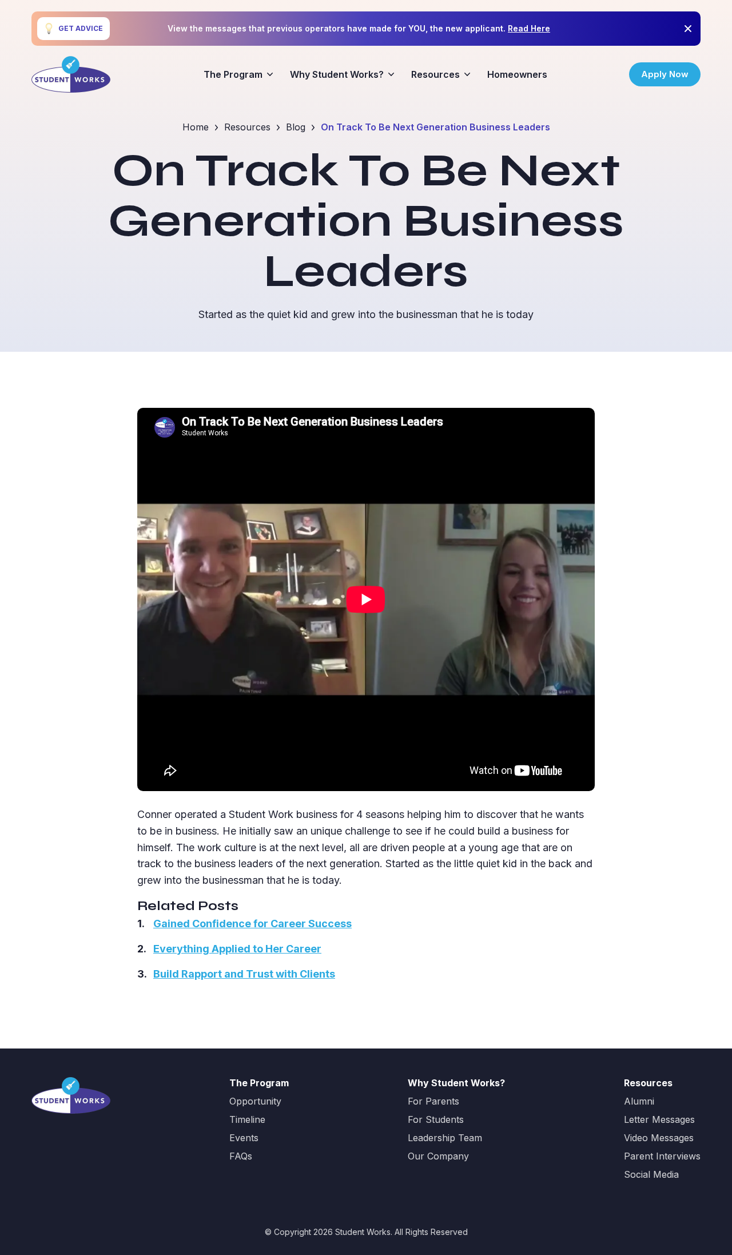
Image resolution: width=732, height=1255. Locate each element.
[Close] (688, 28)
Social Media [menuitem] (651, 1174)
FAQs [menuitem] (240, 1156)
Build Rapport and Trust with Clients (244, 974)
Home (195, 127)
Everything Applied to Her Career (237, 949)
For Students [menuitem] (436, 1119)
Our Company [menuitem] (438, 1156)
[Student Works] (70, 74)
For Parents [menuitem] (433, 1101)
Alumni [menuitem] (639, 1101)
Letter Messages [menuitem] (659, 1119)
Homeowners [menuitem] (517, 74)
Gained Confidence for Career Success (252, 924)
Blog (295, 127)
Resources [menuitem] (435, 74)
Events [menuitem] (243, 1137)
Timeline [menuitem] (247, 1119)
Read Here (529, 28)
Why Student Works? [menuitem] (337, 74)
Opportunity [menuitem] (255, 1101)
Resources (247, 127)
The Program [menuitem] (233, 74)
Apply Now (665, 74)
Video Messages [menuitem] (659, 1137)
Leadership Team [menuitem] (445, 1137)
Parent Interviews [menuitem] (662, 1156)
